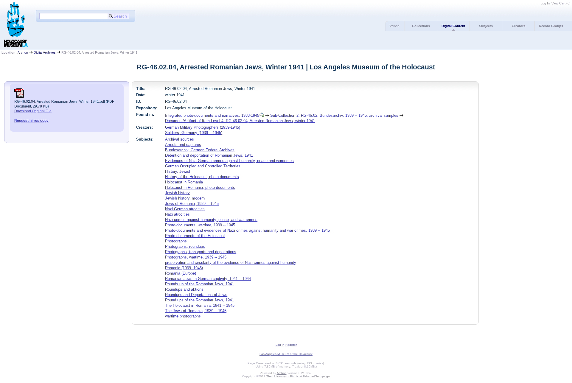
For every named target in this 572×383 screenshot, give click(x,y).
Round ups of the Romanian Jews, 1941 (199, 300)
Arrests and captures (183, 144)
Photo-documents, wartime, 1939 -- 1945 (200, 225)
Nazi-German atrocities (185, 209)
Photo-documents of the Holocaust (195, 235)
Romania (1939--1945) (184, 268)
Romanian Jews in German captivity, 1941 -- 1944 (208, 278)
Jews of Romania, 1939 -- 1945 (192, 203)
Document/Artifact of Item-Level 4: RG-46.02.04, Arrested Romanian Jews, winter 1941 (240, 121)
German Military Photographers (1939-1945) (202, 127)
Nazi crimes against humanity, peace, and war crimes (211, 219)
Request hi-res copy (31, 120)
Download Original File (33, 111)
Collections (421, 26)
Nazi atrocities (177, 214)
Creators (518, 26)
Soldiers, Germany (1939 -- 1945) (193, 132)
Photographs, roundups (185, 246)
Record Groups (551, 26)
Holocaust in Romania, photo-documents (200, 187)
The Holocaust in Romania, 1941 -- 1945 (199, 305)
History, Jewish (178, 171)
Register (291, 344)
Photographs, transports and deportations (200, 252)
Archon (23, 52)
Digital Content (453, 26)
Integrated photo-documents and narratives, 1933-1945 (212, 115)
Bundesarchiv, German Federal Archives (199, 150)
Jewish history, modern (185, 198)
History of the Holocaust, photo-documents (202, 177)
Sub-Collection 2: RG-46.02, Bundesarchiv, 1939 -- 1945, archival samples (334, 115)
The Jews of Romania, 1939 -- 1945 (195, 311)
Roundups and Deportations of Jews (196, 294)
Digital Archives (45, 52)
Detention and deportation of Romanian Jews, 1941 (209, 155)
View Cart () (561, 3)
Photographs (176, 241)
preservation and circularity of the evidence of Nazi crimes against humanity (230, 262)
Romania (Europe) (180, 273)
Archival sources (179, 139)
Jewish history (177, 193)
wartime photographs (183, 316)
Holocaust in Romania (184, 182)
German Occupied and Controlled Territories (202, 166)
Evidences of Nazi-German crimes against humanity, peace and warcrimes (229, 160)
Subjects (486, 26)
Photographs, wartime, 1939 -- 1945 (195, 257)
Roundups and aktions (184, 289)
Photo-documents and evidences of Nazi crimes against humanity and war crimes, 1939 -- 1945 (247, 230)
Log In (545, 3)
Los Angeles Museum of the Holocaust (286, 354)
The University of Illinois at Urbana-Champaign (298, 376)
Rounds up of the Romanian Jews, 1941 (199, 284)
